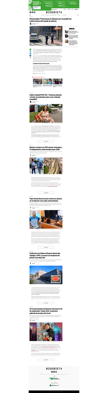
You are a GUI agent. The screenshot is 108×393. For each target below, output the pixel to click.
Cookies (66, 374)
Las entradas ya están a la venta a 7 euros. (48, 346)
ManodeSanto (33, 350)
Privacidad (62, 374)
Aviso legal (58, 374)
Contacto (47, 374)
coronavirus (40, 73)
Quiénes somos (42, 374)
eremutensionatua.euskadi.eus (52, 186)
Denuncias (43, 73)
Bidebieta (33, 155)
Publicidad (52, 374)
